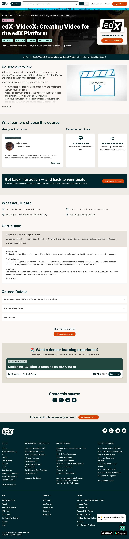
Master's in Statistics (64, 467)
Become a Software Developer (109, 472)
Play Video (99, 83)
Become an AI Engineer (107, 476)
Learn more (96, 9)
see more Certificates (33, 478)
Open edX (6, 514)
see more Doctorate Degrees (67, 483)
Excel (4, 467)
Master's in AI (61, 470)
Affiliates (5, 511)
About (4, 504)
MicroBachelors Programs (35, 455)
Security (46, 511)
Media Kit (47, 514)
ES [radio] (86, 4)
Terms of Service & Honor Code (90, 500)
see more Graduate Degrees (67, 480)
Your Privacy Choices (86, 525)
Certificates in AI (31, 461)
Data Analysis (7, 460)
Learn (14, 4)
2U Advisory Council (10, 518)
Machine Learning (8, 480)
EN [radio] (82, 4)
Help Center (48, 507)
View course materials (112, 41)
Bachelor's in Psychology (66, 454)
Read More (55, 163)
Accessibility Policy (85, 511)
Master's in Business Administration (70, 464)
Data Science (7, 470)
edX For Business (97, 4)
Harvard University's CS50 (35, 448)
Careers (5, 521)
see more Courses (9, 485)
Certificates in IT (31, 473)
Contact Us (47, 504)
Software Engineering (10, 473)
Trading (4, 457)
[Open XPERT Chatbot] (122, 526)
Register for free (120, 4)
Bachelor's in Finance (64, 457)
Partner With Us (8, 500)
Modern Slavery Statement (88, 518)
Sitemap (80, 521)
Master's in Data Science (65, 473)
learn (12, 15)
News (4, 525)
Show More (6, 106)
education (23, 15)
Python (4, 448)
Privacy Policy (83, 504)
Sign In (107, 4)
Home (4, 15)
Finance (5, 464)
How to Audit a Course (106, 455)
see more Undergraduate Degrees (69, 478)
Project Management (10, 476)
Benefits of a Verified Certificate (110, 448)
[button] (76, 4)
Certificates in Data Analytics (36, 470)
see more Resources (105, 480)
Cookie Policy (82, 507)
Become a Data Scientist (107, 469)
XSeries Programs (32, 458)
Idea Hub (46, 500)
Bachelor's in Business (65, 460)
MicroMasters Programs (34, 451)
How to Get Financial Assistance (110, 451)
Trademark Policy (84, 514)
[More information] (86, 183)
